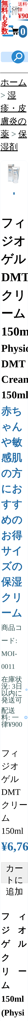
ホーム (13, 82)
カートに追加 (14, 873)
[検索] (18, 56)
